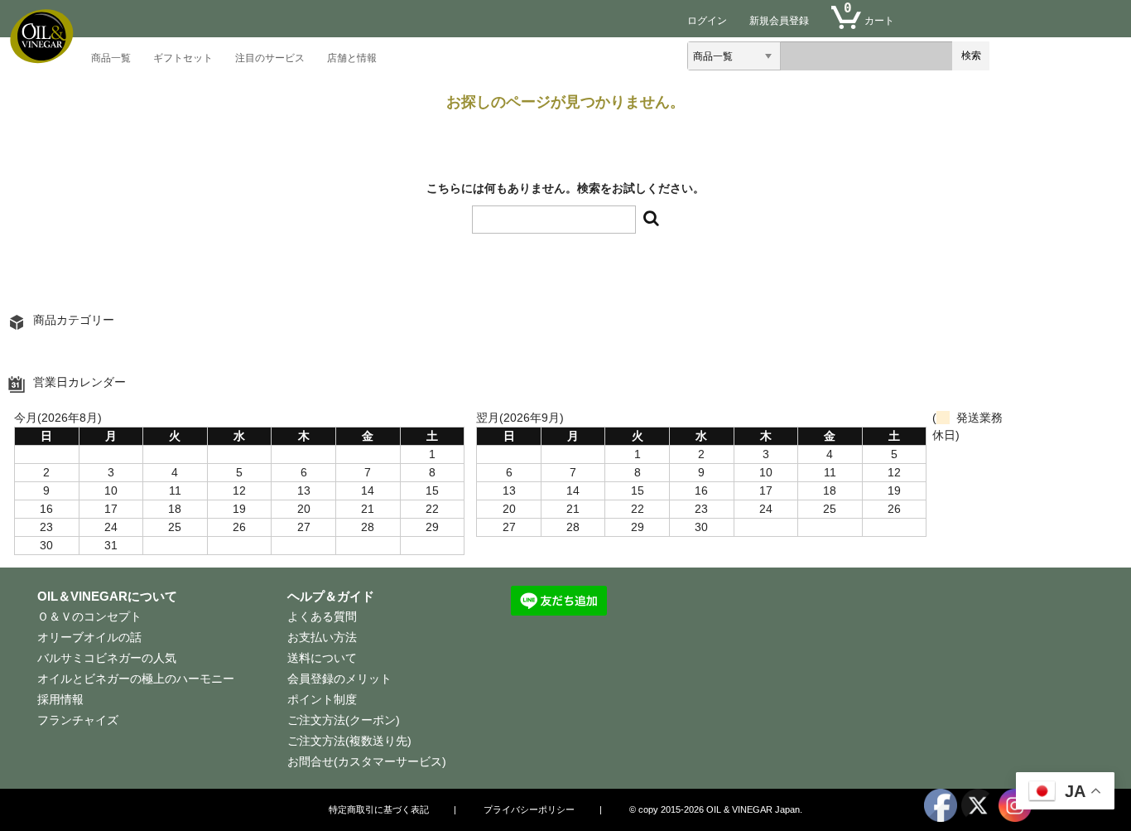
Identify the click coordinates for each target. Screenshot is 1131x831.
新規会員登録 (779, 21)
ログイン (707, 21)
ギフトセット (183, 58)
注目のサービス (270, 58)
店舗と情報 (352, 58)
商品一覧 (111, 58)
